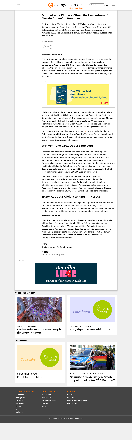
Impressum (79, 418)
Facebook (20, 395)
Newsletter (46, 398)
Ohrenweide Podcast (27, 374)
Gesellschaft (53, 255)
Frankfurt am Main (30, 377)
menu (18, 5)
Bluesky (19, 406)
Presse (60, 418)
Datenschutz (68, 418)
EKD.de (70, 398)
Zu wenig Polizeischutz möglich (86, 374)
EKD (85, 131)
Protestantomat (48, 400)
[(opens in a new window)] (78, 94)
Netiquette (53, 418)
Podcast (45, 403)
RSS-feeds (46, 395)
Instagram (20, 398)
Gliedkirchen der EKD (77, 400)
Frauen (63, 255)
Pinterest (20, 403)
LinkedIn (19, 412)
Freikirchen (72, 403)
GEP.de (70, 395)
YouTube (19, 400)
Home (44, 47)
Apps (43, 406)
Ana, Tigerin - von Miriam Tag (91, 329)
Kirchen (44, 255)
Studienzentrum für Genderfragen (57, 247)
